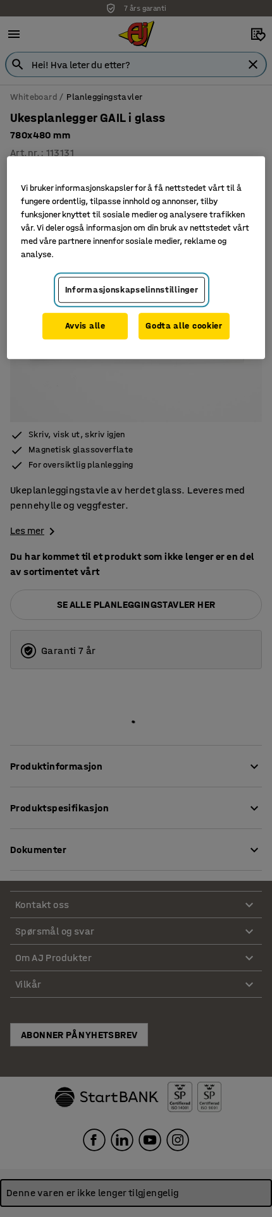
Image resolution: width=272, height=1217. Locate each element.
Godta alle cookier (184, 326)
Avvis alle (85, 326)
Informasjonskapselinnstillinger (132, 289)
